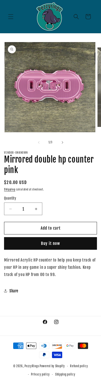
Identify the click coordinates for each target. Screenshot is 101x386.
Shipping (9, 189)
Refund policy (79, 366)
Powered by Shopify (52, 366)
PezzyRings (32, 366)
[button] (11, 17)
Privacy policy (40, 374)
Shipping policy (65, 374)
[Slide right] (62, 142)
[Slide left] (39, 142)
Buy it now (50, 243)
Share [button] (13, 291)
